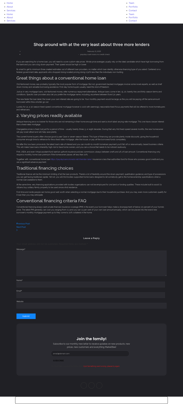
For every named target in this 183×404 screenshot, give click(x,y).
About (10, 17)
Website (19, 301)
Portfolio (133, 17)
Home (10, 14)
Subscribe (58, 361)
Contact (133, 20)
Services (11, 20)
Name (19, 280)
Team (131, 14)
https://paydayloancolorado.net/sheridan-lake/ (71, 159)
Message (20, 249)
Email (19, 291)
